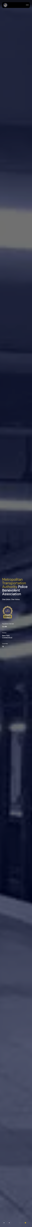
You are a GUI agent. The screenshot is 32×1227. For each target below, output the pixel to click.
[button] (27, 5)
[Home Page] (5, 5)
